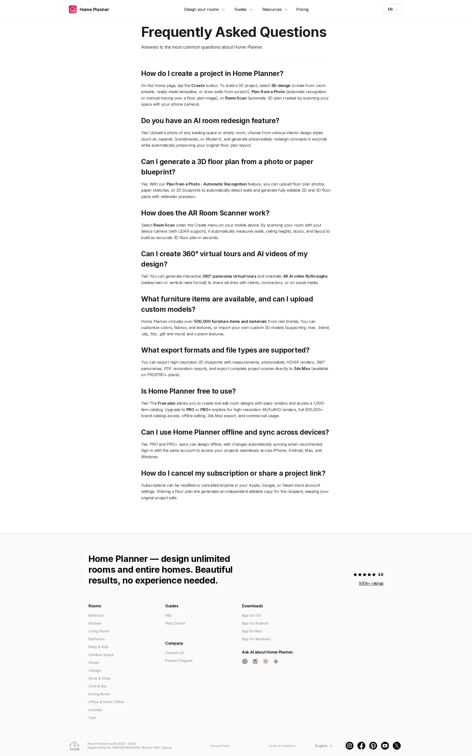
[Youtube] (385, 746)
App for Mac (252, 631)
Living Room (98, 631)
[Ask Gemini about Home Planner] (276, 661)
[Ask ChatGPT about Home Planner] (245, 661)
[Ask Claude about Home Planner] (265, 661)
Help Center (175, 623)
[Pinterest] (373, 746)
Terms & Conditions (282, 746)
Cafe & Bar (97, 686)
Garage (94, 670)
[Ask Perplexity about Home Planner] (255, 661)
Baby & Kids (98, 647)
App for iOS (251, 615)
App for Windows (256, 639)
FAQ (168, 615)
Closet (93, 662)
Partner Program (178, 660)
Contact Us (174, 653)
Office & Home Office (106, 702)
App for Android (255, 623)
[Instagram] (350, 746)
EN (390, 9)
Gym (92, 717)
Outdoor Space (101, 655)
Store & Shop (99, 678)
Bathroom (96, 639)
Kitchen (94, 623)
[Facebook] (361, 746)
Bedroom (95, 615)
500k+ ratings (371, 583)
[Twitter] (397, 746)
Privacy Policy (220, 746)
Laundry (95, 710)
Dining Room (99, 694)
